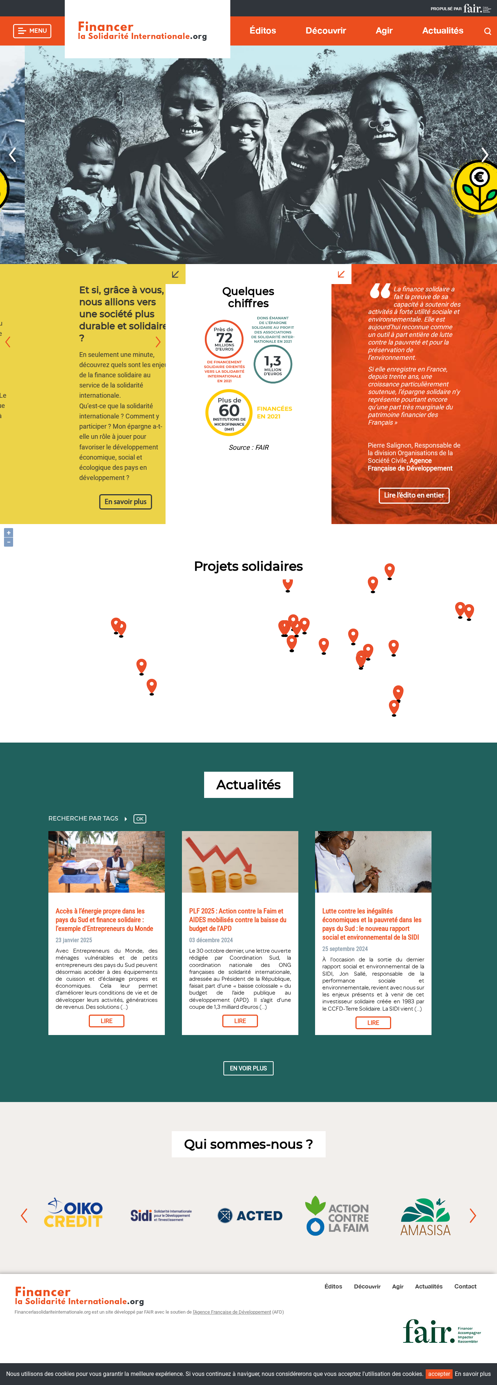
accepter (439, 1373)
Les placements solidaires (423, 56)
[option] (248, 155)
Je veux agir (169, 226)
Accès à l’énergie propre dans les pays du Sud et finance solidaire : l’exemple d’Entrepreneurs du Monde (104, 920)
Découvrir (326, 30)
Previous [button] (11, 154)
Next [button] (485, 154)
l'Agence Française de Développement (232, 1312)
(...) (123, 1007)
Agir (384, 30)
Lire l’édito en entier (414, 495)
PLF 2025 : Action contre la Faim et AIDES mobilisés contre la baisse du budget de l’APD (237, 920)
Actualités (443, 30)
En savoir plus (83, 502)
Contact (465, 1286)
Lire (106, 1021)
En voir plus (248, 1068)
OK (139, 819)
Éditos (263, 30)
